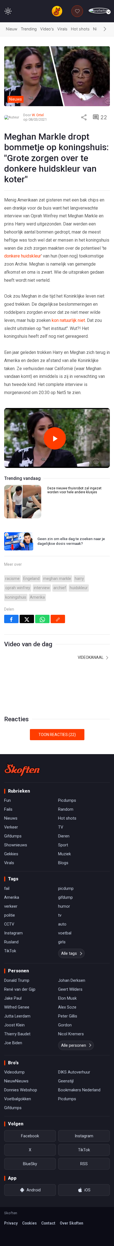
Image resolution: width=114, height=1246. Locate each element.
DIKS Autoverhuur (74, 1072)
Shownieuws (15, 844)
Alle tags (69, 953)
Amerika (37, 597)
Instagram (13, 933)
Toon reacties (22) (57, 734)
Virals (62, 28)
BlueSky (30, 1163)
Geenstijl (66, 1081)
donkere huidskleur (22, 256)
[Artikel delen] (84, 117)
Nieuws (10, 818)
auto (62, 924)
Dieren (63, 836)
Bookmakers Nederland (79, 1089)
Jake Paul (13, 998)
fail (6, 888)
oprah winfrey (17, 588)
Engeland (31, 578)
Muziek (64, 853)
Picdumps (67, 800)
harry (79, 578)
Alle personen (73, 1045)
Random (65, 809)
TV (60, 827)
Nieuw (11, 28)
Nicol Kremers (71, 1033)
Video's (47, 28)
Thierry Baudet (17, 1033)
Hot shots (80, 28)
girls (62, 941)
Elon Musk (67, 998)
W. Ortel (38, 115)
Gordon (65, 1025)
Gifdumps (13, 836)
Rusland (11, 941)
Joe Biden (13, 1042)
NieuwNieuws (16, 1081)
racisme (12, 578)
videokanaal (91, 657)
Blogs (63, 862)
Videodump (14, 1072)
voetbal (64, 933)
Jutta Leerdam (17, 1016)
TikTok (10, 950)
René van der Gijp (19, 989)
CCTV (9, 924)
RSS (84, 1163)
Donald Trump (16, 980)
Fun (7, 800)
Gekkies (11, 853)
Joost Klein (14, 1025)
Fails (8, 809)
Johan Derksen (71, 980)
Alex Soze (67, 1007)
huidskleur (79, 588)
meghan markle (57, 578)
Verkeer (11, 827)
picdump (66, 888)
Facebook (30, 1135)
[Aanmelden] (99, 11)
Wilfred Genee (16, 1007)
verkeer (10, 906)
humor (64, 906)
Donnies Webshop (20, 1089)
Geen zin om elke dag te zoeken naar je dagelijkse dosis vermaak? (71, 541)
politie (9, 915)
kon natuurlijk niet (68, 320)
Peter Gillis (67, 1016)
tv (59, 915)
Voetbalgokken (17, 1098)
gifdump (65, 897)
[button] (105, 29)
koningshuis (15, 597)
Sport (63, 844)
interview (42, 588)
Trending (29, 28)
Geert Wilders (70, 989)
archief (59, 588)
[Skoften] (22, 769)
